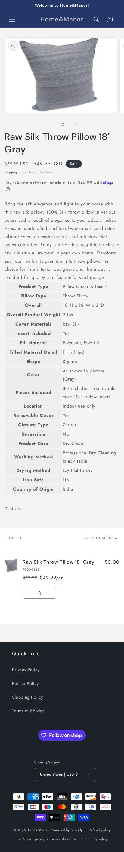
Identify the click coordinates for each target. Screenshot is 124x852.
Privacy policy (33, 839)
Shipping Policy (27, 697)
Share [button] (16, 508)
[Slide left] (48, 124)
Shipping (11, 172)
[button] (12, 19)
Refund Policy (25, 683)
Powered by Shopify (67, 829)
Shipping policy (95, 839)
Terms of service (63, 839)
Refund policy (100, 829)
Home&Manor (39, 829)
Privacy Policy (25, 670)
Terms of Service (28, 711)
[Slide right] (75, 124)
